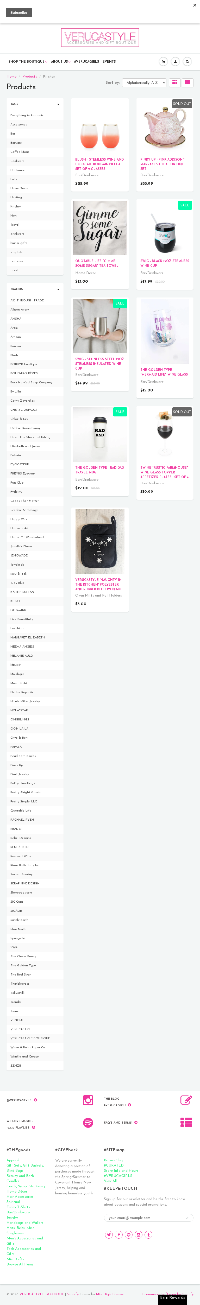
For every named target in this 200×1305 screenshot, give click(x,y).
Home (11, 77)
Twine (14, 1011)
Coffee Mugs (19, 152)
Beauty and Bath (20, 1176)
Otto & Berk (19, 737)
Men (13, 215)
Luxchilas (17, 628)
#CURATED (114, 1166)
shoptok (16, 252)
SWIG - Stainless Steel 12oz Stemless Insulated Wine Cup (99, 364)
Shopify (73, 1294)
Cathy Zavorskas (22, 400)
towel (14, 270)
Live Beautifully (21, 619)
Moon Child (18, 683)
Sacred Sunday (21, 874)
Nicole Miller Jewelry (25, 701)
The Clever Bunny (23, 956)
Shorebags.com (21, 892)
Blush (14, 355)
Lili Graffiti (18, 610)
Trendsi (15, 1002)
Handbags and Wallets (25, 1223)
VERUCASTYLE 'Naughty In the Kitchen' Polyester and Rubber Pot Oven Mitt (99, 585)
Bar (12, 133)
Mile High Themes (110, 1294)
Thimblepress (19, 983)
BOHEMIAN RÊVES (24, 373)
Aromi (14, 328)
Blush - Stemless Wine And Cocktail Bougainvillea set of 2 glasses (99, 164)
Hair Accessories (20, 1197)
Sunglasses (15, 1233)
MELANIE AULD (21, 655)
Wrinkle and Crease (24, 1056)
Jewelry (12, 1218)
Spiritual (13, 1202)
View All (110, 1181)
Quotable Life (20, 810)
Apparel (13, 1160)
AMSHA (15, 318)
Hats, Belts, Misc (20, 1228)
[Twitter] (109, 1235)
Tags (14, 104)
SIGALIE (16, 911)
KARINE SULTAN (22, 592)
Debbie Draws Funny (25, 428)
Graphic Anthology (24, 510)
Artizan (15, 337)
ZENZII (15, 1065)
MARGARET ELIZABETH (27, 637)
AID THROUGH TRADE (27, 300)
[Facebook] (119, 1235)
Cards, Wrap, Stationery (26, 1186)
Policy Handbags (22, 783)
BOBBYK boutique (24, 364)
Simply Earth (19, 920)
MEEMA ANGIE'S (22, 646)
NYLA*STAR (19, 710)
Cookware (17, 161)
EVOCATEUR (19, 464)
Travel (14, 224)
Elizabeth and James (25, 446)
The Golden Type (23, 965)
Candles (13, 1181)
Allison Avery (19, 309)
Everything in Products (26, 115)
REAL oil (16, 829)
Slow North (18, 929)
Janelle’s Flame (21, 546)
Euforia (15, 455)
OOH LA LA (19, 728)
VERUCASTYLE (21, 1029)
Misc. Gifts (15, 1259)
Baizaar (15, 346)
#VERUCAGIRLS (86, 62)
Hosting (16, 197)
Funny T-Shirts (18, 1207)
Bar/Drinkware (18, 1212)
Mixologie (17, 674)
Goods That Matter (24, 501)
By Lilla (15, 391)
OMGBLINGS (19, 719)
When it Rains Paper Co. (28, 1047)
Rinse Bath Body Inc (24, 865)
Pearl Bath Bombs (23, 756)
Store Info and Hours (121, 1171)
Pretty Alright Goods (25, 792)
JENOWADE (19, 555)
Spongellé (17, 938)
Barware (16, 142)
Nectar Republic (22, 692)
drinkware (17, 234)
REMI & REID (19, 847)
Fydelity (16, 491)
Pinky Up (16, 765)
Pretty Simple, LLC (23, 801)
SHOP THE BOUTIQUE (27, 62)
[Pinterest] (129, 1235)
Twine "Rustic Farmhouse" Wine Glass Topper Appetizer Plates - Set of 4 (164, 472)
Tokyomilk (17, 992)
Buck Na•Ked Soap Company (31, 382)
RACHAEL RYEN (22, 819)
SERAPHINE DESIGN (25, 883)
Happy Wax (18, 519)
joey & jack (18, 573)
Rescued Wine (20, 856)
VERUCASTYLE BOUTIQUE (30, 1038)
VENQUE (17, 1020)
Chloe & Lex (19, 419)
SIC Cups (16, 901)
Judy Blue (17, 583)
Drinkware (17, 170)
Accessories (18, 124)
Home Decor (19, 188)
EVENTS (109, 62)
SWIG (14, 947)
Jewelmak (17, 564)
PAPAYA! (16, 747)
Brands (16, 289)
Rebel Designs (20, 838)
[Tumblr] (148, 1235)
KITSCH (16, 601)
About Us (59, 62)
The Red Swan (21, 974)
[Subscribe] (187, 1218)
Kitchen (16, 206)
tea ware (16, 261)
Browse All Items (20, 1264)
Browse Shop (114, 1160)
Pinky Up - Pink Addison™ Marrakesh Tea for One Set (162, 164)
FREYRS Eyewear (22, 473)
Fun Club (16, 482)
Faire (13, 179)
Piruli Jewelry (19, 774)
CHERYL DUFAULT (24, 409)
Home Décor (17, 1192)
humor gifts (18, 243)
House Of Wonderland (27, 537)
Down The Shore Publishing (30, 437)
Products (29, 77)
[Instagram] (138, 1235)
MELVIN (16, 665)
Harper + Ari (19, 528)
